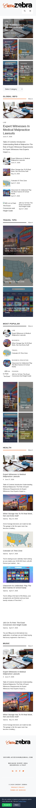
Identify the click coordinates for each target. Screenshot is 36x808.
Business (8, 41)
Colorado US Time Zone (25, 53)
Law (6, 21)
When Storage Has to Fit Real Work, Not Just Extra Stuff (10, 50)
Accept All (7, 805)
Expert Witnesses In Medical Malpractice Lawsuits (14, 27)
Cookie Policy (22, 801)
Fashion (23, 63)
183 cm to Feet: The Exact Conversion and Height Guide (25, 71)
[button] (25, 11)
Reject (16, 805)
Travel (23, 49)
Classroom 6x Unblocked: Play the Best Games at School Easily (10, 74)
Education (9, 64)
